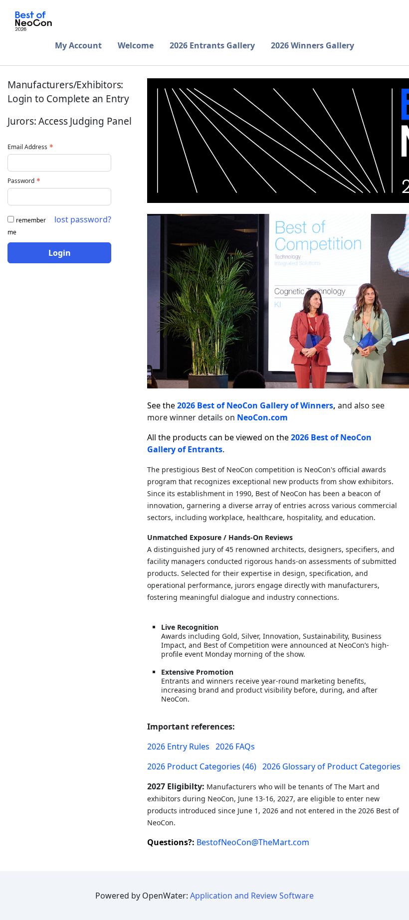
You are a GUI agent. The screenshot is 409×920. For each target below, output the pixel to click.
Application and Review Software (252, 895)
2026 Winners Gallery (312, 45)
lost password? (82, 219)
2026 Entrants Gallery (212, 45)
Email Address (27, 147)
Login (59, 252)
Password (20, 181)
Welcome (136, 45)
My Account (78, 45)
